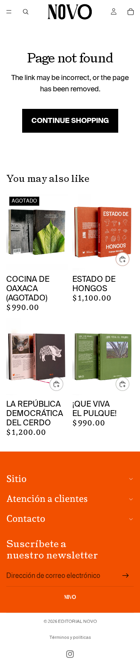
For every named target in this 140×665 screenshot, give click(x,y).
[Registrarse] (125, 575)
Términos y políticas (70, 637)
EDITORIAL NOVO (77, 621)
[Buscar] (25, 11)
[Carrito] (130, 11)
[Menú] (9, 12)
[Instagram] (70, 654)
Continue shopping (70, 120)
